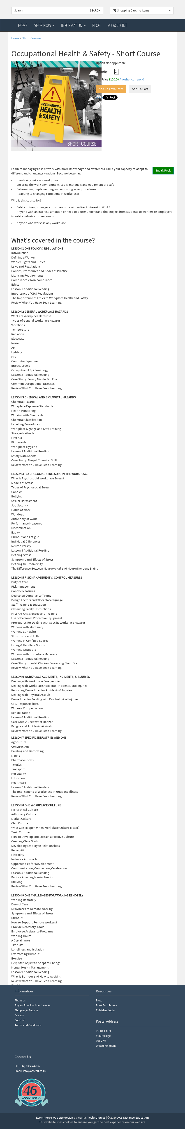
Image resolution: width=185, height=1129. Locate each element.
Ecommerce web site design (54, 1118)
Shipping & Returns (26, 1010)
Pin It (99, 98)
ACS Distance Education (133, 1118)
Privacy (19, 1015)
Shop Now (43, 25)
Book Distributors (106, 1005)
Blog (96, 25)
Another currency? (132, 80)
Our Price (102, 80)
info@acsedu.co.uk (34, 1071)
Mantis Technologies (91, 1118)
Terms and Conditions (28, 1025)
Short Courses (31, 38)
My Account (117, 25)
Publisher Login (105, 1010)
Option (100, 63)
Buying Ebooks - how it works (32, 1005)
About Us (20, 1000)
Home (23, 25)
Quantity (104, 72)
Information (72, 25)
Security (20, 1020)
